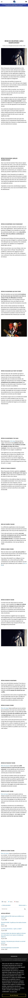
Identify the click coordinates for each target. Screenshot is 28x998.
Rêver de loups (4, 794)
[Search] (25, 909)
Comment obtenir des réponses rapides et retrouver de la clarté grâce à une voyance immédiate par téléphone (13, 935)
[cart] (24, 1)
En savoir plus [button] (13, 991)
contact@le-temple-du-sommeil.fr (19, 960)
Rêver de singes (5, 708)
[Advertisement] (14, 22)
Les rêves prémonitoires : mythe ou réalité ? (11, 928)
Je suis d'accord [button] (14, 995)
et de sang (12, 441)
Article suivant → (23, 905)
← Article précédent (5, 905)
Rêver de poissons (5, 765)
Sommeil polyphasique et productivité (10, 947)
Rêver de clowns (5, 853)
